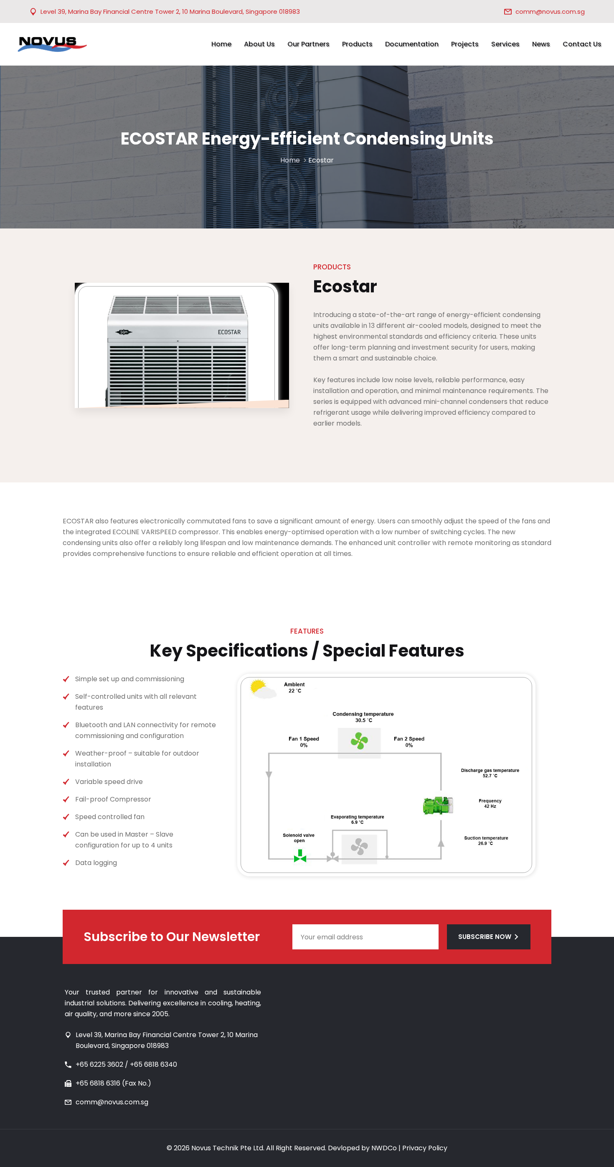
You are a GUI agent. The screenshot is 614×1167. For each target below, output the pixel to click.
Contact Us (582, 44)
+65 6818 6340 (153, 1064)
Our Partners (308, 44)
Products (357, 44)
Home (221, 44)
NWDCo (384, 1148)
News (541, 44)
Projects (465, 44)
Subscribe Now (484, 936)
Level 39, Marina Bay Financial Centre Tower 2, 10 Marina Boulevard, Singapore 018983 (170, 11)
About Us (259, 44)
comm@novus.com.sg (550, 11)
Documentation (412, 44)
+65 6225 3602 (99, 1064)
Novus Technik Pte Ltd (227, 1148)
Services (505, 44)
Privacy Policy (424, 1148)
